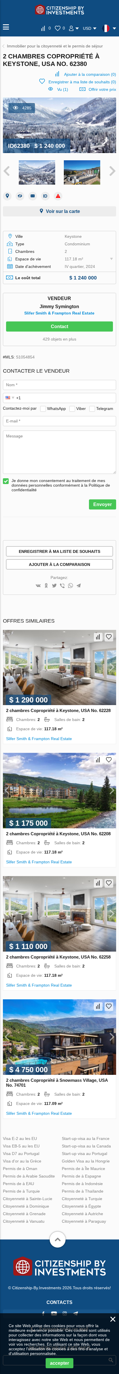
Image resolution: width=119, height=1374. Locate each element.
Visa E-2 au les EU (20, 1138)
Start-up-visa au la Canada (86, 1146)
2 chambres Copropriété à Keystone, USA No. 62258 (58, 956)
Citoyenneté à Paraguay (84, 1221)
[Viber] (62, 586)
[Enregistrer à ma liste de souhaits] (109, 637)
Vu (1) (62, 89)
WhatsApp (56, 408)
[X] (54, 586)
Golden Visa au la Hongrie (86, 1161)
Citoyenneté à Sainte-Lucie (27, 1198)
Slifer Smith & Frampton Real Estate (59, 313)
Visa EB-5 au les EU (21, 1146)
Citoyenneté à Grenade (24, 1213)
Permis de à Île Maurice (83, 1168)
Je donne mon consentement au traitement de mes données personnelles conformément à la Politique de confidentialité (61, 485)
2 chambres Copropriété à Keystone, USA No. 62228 (58, 710)
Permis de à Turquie (21, 1191)
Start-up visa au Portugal (84, 1153)
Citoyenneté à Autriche (82, 1213)
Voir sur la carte (63, 211)
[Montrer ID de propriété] (45, 196)
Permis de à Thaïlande (82, 1191)
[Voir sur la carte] (7, 196)
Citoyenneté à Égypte (81, 1206)
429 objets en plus (59, 339)
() (90, 74)
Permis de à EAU (18, 1183)
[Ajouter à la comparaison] (98, 637)
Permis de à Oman (20, 1168)
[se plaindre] (58, 196)
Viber (81, 408)
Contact (59, 326)
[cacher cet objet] (20, 196)
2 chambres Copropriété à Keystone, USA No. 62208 (58, 833)
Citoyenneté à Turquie (82, 1198)
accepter (59, 1363)
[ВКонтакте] (38, 586)
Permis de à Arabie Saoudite (29, 1176)
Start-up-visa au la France (85, 1138)
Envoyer (102, 504)
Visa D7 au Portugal (21, 1153)
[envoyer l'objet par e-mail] (32, 196)
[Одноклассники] (46, 586)
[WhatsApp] (70, 586)
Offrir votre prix (102, 89)
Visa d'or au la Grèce (22, 1161)
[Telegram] (78, 586)
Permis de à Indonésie (82, 1183)
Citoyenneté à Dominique (26, 1206)
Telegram (104, 408)
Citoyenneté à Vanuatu (23, 1221)
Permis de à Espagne (81, 1176)
